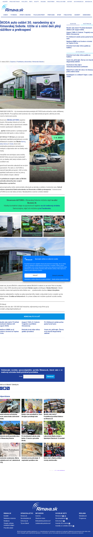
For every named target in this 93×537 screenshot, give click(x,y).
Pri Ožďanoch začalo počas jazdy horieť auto (53, 323)
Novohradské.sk (26, 518)
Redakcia (6, 521)
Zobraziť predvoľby (57, 275)
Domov (5, 15)
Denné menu (86, 15)
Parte (30, 1)
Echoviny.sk (24, 521)
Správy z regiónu (25, 15)
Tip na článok (25, 523)
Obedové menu (40, 518)
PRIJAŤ (35, 275)
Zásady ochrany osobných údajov (60, 279)
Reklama (43, 1)
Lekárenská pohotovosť (43, 523)
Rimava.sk (24, 516)
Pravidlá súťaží (8, 528)
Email (20, 376)
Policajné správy (39, 15)
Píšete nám (50, 15)
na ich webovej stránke (50, 206)
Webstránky (50, 1)
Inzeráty (5, 1)
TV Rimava (14, 15)
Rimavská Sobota (38, 62)
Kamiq (23, 141)
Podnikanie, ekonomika (24, 62)
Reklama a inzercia (10, 518)
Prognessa (82, 518)
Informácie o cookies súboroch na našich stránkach (38, 279)
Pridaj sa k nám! (60, 1)
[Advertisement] (32, 351)
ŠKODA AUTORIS (13, 120)
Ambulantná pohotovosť (43, 521)
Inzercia (38, 516)
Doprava (12, 62)
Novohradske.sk (78, 1)
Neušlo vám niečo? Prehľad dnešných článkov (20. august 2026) (79, 28)
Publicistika (68, 15)
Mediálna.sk (88, 1)
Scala (11, 144)
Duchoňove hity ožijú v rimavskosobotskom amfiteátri (77, 65)
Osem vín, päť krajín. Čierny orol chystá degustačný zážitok (54, 331)
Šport (59, 15)
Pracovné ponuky (15, 1)
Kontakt (69, 1)
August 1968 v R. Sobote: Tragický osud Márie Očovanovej (31, 324)
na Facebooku (45, 208)
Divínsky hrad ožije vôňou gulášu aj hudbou (31, 330)
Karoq (6, 144)
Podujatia (24, 1)
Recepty (36, 1)
